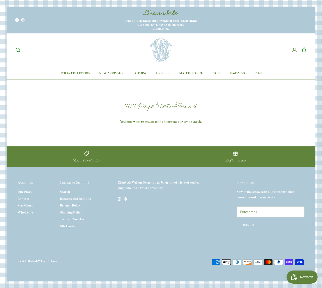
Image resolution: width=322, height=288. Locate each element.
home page (171, 121)
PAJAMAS (237, 73)
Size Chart (25, 205)
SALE (258, 73)
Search (65, 192)
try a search (192, 121)
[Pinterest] (23, 20)
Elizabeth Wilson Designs (41, 261)
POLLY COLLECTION (75, 73)
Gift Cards (67, 226)
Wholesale (25, 212)
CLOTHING (139, 73)
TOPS (217, 73)
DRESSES (163, 73)
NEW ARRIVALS (111, 73)
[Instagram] (17, 20)
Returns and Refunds (75, 199)
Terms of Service (72, 219)
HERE (193, 21)
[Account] (293, 50)
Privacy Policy (70, 205)
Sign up (248, 225)
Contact (23, 199)
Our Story (25, 192)
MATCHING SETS (191, 73)
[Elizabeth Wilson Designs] (161, 50)
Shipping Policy (71, 212)
